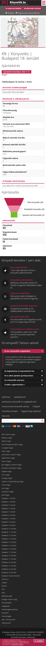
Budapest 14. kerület (9, 542)
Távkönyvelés (6, 623)
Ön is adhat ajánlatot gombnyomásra (18, 376)
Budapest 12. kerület (9, 535)
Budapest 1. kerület (8, 498)
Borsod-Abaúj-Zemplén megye (12, 444)
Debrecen (5, 579)
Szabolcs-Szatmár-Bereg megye (13, 481)
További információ (17, 644)
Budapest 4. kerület (8, 508)
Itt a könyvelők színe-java (14, 380)
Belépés (11, 13)
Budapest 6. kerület (8, 515)
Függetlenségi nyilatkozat (31, 411)
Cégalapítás (6, 606)
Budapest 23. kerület (9, 572)
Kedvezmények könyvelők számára (15, 406)
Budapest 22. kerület (9, 569)
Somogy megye (7, 478)
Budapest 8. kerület (8, 522)
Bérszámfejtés (7, 603)
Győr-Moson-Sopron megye (11, 454)
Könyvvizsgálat (6, 616)
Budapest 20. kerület (9, 562)
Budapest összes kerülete (11, 576)
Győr (3, 593)
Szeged (4, 582)
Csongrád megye (7, 448)
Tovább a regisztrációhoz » (14, 385)
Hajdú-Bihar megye (8, 458)
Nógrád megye (7, 471)
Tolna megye (6, 485)
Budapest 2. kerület (8, 502)
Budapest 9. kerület (8, 525)
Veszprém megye (8, 492)
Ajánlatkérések (20, 397)
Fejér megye (6, 451)
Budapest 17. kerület (9, 552)
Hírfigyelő (36, 406)
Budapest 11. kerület (9, 532)
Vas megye (5, 488)
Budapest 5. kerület (8, 512)
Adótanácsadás (7, 596)
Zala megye (5, 495)
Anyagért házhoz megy (9, 599)
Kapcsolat (5, 416)
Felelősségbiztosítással (10, 609)
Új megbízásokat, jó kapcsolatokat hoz (19, 371)
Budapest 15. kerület (9, 545)
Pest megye (6, 475)
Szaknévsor (6, 397)
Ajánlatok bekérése (14, 8)
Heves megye (6, 461)
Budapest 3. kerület (8, 505)
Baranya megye (7, 438)
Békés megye (6, 441)
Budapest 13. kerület (9, 539)
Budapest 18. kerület (9, 556)
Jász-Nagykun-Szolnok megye (12, 465)
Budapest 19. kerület (9, 559)
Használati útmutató (10, 411)
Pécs (3, 589)
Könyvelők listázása (33, 8)
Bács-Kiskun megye (8, 434)
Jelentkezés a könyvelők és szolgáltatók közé (19, 402)
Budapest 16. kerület (9, 549)
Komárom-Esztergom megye (11, 468)
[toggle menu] (43, 3)
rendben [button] (39, 641)
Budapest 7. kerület (8, 518)
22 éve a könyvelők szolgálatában (17, 351)
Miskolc (4, 586)
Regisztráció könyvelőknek (29, 13)
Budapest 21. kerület (9, 566)
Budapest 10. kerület (9, 529)
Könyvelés (5, 613)
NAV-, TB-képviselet (8, 619)
